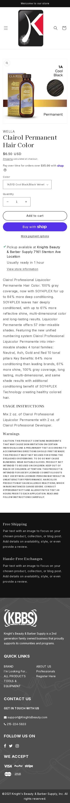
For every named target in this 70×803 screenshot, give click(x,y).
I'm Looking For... (15, 671)
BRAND (9, 666)
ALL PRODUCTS (15, 676)
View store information (22, 269)
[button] (6, 28)
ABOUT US (43, 666)
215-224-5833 (16, 724)
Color (6, 176)
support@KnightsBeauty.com (27, 717)
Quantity (8, 193)
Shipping (8, 159)
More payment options (35, 236)
